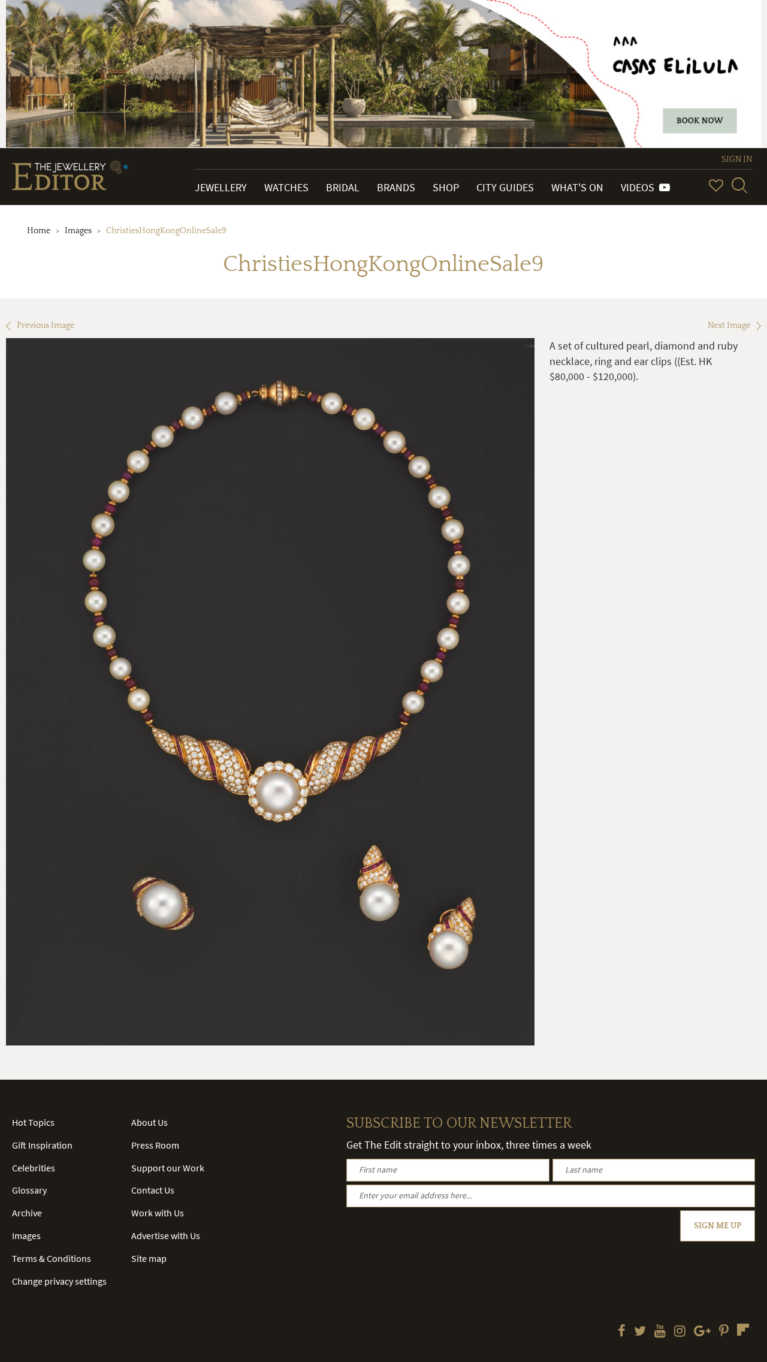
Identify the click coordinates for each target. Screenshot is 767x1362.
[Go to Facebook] (622, 1332)
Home (38, 231)
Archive (27, 1213)
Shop (446, 187)
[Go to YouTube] (660, 1332)
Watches (286, 187)
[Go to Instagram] (680, 1332)
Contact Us (152, 1190)
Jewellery (221, 187)
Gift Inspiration (42, 1145)
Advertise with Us (165, 1236)
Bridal (343, 187)
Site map (149, 1258)
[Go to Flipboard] (743, 1330)
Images (78, 231)
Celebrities (33, 1168)
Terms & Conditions (51, 1258)
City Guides (505, 187)
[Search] (739, 185)
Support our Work (167, 1168)
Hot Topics (33, 1122)
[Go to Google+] (702, 1332)
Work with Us (157, 1213)
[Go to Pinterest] (724, 1332)
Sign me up (717, 1226)
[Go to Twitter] (640, 1332)
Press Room (155, 1145)
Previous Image (45, 325)
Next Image (729, 325)
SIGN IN (736, 159)
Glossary (29, 1190)
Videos (640, 187)
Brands (396, 187)
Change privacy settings (59, 1281)
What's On (577, 187)
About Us (149, 1122)
